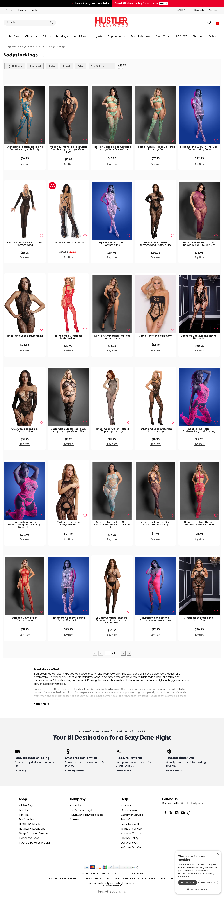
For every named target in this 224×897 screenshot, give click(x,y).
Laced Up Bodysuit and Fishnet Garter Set (199, 337)
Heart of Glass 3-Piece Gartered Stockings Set (155, 148)
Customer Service (132, 814)
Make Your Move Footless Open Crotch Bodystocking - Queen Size (68, 149)
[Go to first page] (95, 653)
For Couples (26, 819)
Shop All (198, 36)
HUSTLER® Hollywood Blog (86, 814)
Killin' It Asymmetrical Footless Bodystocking (112, 337)
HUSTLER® (180, 36)
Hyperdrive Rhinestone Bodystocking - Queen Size (156, 619)
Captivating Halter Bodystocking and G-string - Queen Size (25, 525)
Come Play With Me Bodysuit (155, 335)
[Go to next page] (123, 653)
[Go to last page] (129, 653)
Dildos (47, 36)
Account (213, 10)
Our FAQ (20, 770)
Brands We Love (29, 838)
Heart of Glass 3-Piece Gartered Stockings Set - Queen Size (112, 148)
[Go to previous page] (100, 653)
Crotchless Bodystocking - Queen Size (199, 619)
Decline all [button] (208, 882)
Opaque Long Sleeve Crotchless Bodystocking (25, 243)
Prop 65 (125, 819)
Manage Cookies (131, 833)
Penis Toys (162, 36)
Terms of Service (131, 828)
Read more (184, 876)
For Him (24, 814)
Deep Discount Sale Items (35, 833)
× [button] (217, 854)
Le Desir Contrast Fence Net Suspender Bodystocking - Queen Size (111, 620)
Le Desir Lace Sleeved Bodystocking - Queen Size (156, 243)
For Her (23, 810)
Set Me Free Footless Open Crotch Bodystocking (155, 523)
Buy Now (25, 164)
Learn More (123, 770)
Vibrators (31, 36)
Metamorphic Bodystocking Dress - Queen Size (68, 619)
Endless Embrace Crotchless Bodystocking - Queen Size (199, 243)
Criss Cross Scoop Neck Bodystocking (24, 430)
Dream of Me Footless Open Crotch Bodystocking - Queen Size (112, 525)
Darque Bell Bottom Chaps (68, 242)
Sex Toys (13, 36)
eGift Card (183, 10)
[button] (198, 889)
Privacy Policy (129, 838)
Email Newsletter (131, 824)
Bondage (62, 36)
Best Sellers (174, 770)
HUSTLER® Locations (32, 828)
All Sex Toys (26, 805)
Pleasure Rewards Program (35, 842)
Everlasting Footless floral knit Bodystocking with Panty (25, 148)
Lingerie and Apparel (32, 46)
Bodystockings (57, 46)
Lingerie (97, 36)
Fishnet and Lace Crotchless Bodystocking (155, 430)
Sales (212, 36)
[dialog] (198, 872)
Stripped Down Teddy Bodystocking (24, 619)
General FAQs (129, 842)
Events (22, 10)
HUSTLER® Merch (29, 824)
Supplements (116, 36)
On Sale (122, 64)
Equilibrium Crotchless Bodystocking (112, 243)
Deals (34, 10)
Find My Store (74, 770)
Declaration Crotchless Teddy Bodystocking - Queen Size (68, 430)
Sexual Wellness (140, 36)
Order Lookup (129, 810)
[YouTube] (183, 813)
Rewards (199, 10)
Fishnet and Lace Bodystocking (24, 335)
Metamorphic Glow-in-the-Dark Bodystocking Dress (199, 148)
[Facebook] (165, 813)
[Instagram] (177, 813)
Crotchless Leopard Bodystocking (68, 523)
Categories (10, 46)
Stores (9, 10)
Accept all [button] (187, 882)
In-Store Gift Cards (132, 847)
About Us (75, 805)
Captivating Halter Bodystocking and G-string (199, 430)
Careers (75, 819)
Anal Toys (80, 36)
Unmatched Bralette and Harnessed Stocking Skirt (199, 523)
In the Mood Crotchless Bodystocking (68, 337)
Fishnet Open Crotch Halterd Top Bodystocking (112, 430)
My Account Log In (81, 810)
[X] (171, 813)
